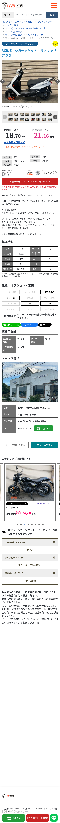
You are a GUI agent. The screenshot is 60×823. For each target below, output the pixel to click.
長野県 (21, 408)
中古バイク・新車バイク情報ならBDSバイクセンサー (28, 21)
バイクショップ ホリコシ (20, 43)
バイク (7, 15)
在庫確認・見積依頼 (14, 142)
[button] (2, 81)
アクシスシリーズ (13, 31)
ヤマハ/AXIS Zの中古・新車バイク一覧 (24, 34)
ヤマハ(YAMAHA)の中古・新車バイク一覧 (25, 28)
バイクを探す (11, 25)
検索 (52, 15)
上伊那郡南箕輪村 (32, 408)
